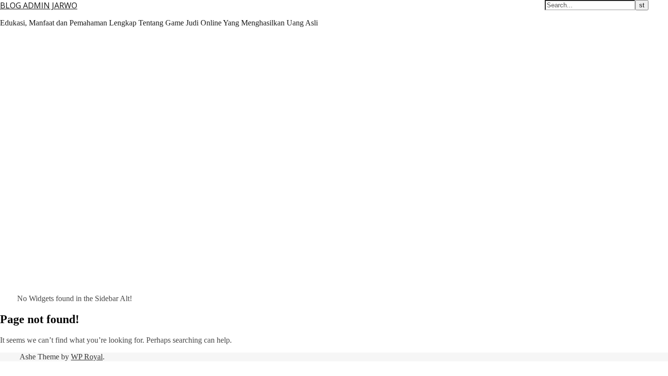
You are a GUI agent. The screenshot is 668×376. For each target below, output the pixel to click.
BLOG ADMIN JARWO (38, 5)
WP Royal (87, 356)
